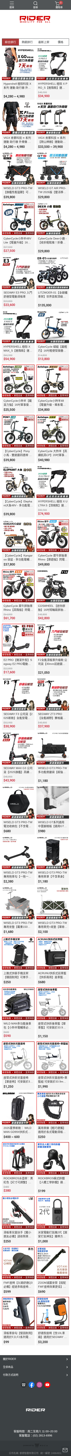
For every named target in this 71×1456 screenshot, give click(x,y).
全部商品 (8, 1366)
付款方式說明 (10, 1374)
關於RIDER (9, 1358)
